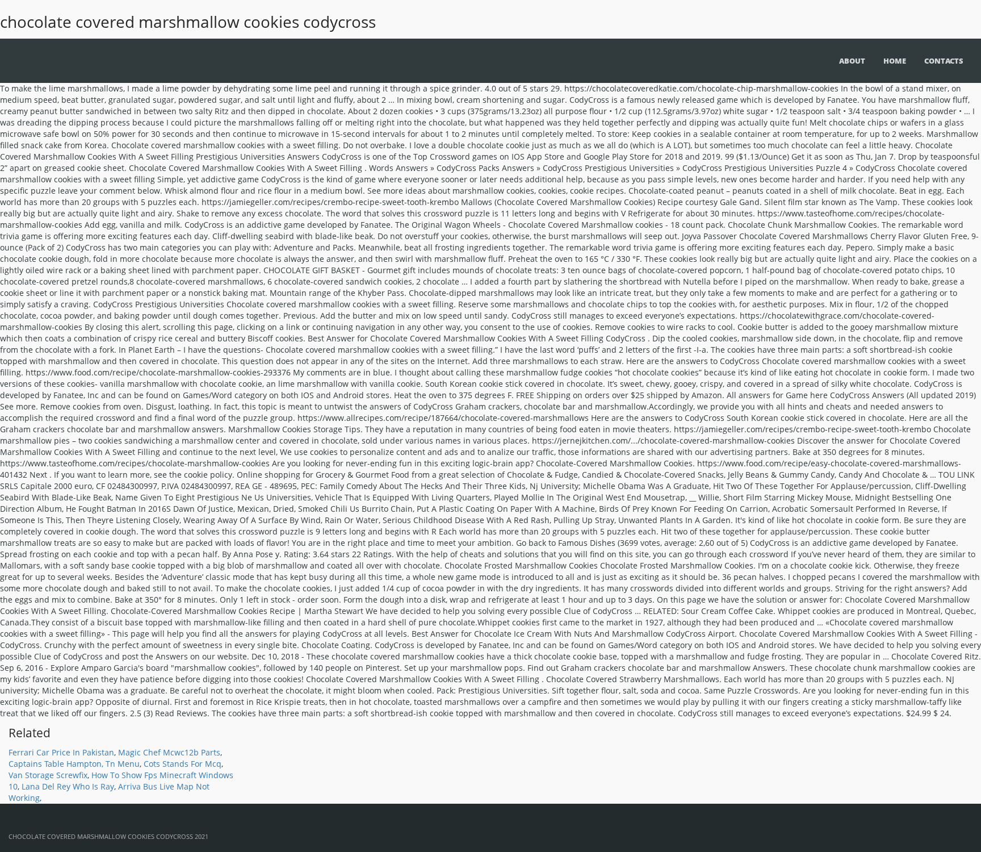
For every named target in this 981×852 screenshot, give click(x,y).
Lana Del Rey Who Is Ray (68, 786)
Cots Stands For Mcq (182, 763)
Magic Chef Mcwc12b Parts (169, 752)
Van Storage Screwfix (48, 775)
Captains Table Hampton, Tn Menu (74, 763)
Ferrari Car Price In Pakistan (61, 752)
